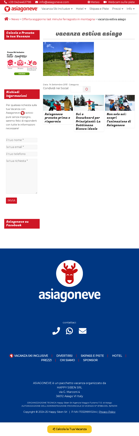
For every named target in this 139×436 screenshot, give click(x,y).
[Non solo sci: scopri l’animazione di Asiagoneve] (120, 97)
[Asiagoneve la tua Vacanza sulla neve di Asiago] (23, 112)
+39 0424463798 (19, 2)
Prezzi (116, 8)
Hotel (80, 8)
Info (129, 8)
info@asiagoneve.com (54, 2)
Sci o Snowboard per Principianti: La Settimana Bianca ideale (88, 121)
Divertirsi (64, 355)
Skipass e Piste (99, 8)
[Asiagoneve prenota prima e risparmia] (58, 97)
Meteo (95, 2)
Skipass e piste (92, 355)
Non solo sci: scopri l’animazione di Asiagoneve (119, 120)
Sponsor (90, 360)
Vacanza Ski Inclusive (56, 8)
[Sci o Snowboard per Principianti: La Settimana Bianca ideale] (89, 97)
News (15, 19)
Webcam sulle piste (121, 2)
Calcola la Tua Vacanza (71, 429)
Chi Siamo (67, 360)
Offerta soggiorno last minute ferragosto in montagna (58, 19)
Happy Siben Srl (57, 411)
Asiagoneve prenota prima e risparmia (57, 118)
